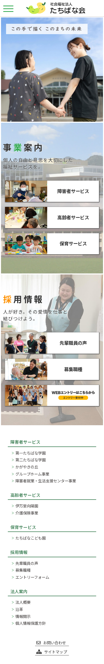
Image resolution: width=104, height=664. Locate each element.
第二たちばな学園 (30, 459)
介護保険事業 (26, 513)
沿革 (19, 609)
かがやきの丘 (26, 466)
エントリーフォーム (32, 577)
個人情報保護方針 (30, 623)
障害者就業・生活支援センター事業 (45, 480)
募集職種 (23, 570)
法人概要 (23, 602)
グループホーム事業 (32, 474)
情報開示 (23, 616)
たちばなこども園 (30, 538)
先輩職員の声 (26, 563)
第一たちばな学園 (30, 453)
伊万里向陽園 (26, 505)
